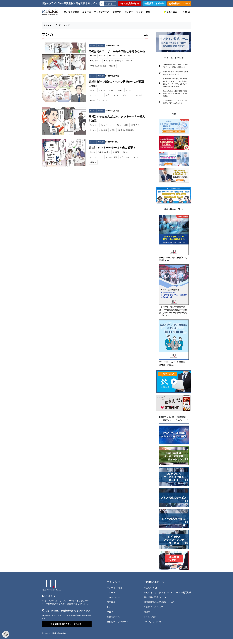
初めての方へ (172, 12)
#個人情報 (103, 130)
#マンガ (129, 61)
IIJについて (149, 588)
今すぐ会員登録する (129, 3)
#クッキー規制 (122, 125)
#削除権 (112, 66)
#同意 (112, 130)
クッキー (92, 46)
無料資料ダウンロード (179, 3)
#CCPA (93, 56)
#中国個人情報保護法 (98, 66)
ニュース (86, 12)
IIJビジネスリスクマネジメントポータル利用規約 (167, 592)
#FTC (111, 90)
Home (48, 25)
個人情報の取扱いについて (156, 597)
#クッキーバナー (126, 56)
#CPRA (102, 90)
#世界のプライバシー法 (98, 100)
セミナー (128, 12)
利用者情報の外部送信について (159, 602)
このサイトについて (153, 607)
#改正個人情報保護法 (126, 130)
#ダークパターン (112, 95)
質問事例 (117, 12)
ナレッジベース (101, 12)
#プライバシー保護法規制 (113, 61)
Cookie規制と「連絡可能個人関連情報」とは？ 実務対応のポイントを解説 (175, 93)
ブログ (139, 12)
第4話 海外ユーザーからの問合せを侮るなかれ (117, 51)
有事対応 (101, 46)
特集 (148, 12)
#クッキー (112, 56)
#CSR (92, 152)
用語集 (147, 612)
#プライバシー (95, 61)
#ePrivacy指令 (104, 152)
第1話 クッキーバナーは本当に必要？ (112, 147)
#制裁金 (93, 162)
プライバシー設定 (152, 622)
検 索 (187, 12)
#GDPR (102, 56)
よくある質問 (150, 617)
